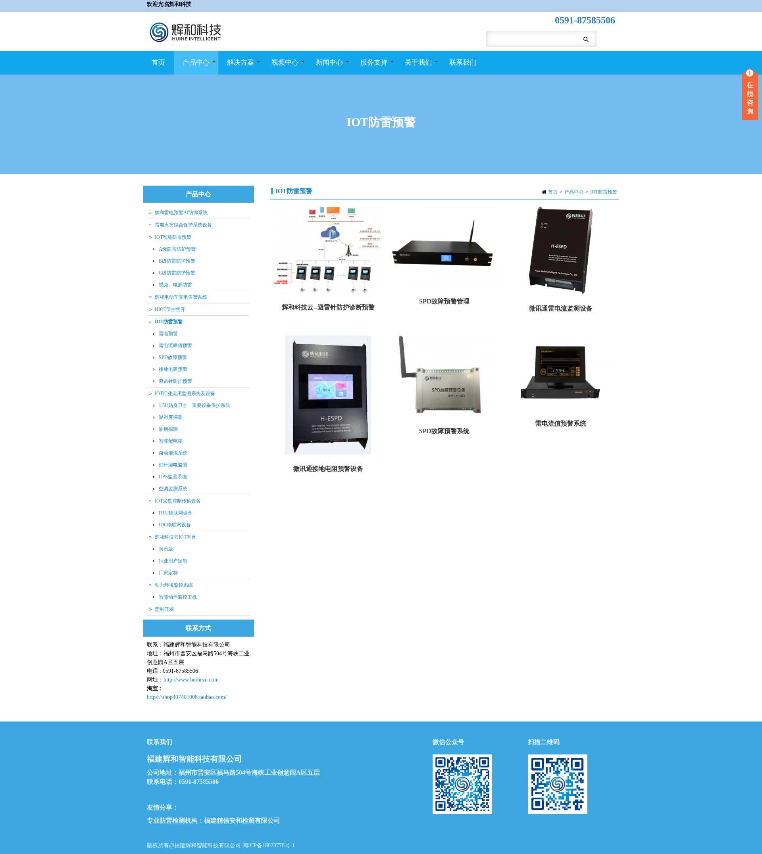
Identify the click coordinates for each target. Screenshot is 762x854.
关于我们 (414, 67)
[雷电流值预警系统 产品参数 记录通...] (561, 373)
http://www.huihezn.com (191, 680)
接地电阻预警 (173, 369)
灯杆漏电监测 (173, 465)
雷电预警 (168, 333)
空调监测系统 (173, 488)
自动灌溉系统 (173, 453)
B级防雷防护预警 (177, 261)
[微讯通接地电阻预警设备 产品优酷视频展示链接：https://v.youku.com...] (328, 396)
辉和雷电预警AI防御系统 (181, 212)
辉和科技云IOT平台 (175, 537)
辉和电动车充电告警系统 (181, 297)
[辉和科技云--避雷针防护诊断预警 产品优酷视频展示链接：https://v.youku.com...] (328, 250)
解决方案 (236, 67)
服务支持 (369, 67)
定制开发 (164, 609)
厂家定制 (168, 573)
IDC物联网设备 (175, 525)
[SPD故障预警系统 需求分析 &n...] (444, 377)
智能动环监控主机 (178, 597)
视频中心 (280, 67)
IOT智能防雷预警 (173, 237)
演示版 (166, 549)
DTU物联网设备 (175, 513)
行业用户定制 (173, 561)
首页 (158, 62)
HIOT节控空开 (170, 309)
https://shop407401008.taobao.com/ (187, 697)
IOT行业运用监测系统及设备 (185, 393)
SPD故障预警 (173, 357)
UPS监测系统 (173, 477)
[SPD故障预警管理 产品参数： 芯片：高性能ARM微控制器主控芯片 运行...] (444, 247)
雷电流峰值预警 (175, 345)
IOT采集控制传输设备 (178, 501)
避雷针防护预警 (175, 381)
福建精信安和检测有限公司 (242, 820)
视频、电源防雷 (175, 285)
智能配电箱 (171, 441)
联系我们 (462, 62)
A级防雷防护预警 (177, 249)
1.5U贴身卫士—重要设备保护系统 (194, 405)
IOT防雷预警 (603, 192)
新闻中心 (325, 67)
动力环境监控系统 (174, 585)
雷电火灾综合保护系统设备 (183, 225)
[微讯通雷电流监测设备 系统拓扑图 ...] (561, 251)
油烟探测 (168, 429)
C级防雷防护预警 (177, 273)
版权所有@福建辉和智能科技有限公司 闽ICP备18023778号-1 (221, 845)
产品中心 (192, 67)
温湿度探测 (171, 417)
